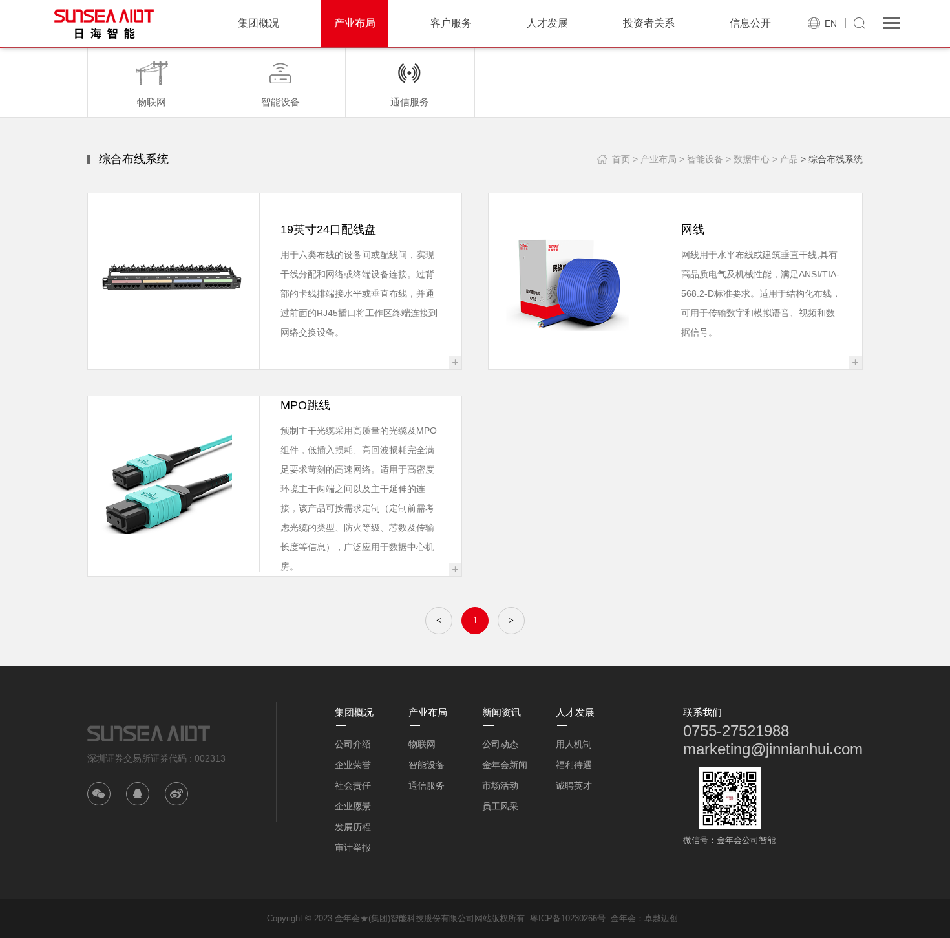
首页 (621, 159)
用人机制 (574, 744)
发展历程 (353, 827)
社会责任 (353, 785)
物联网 (422, 744)
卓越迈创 (661, 918)
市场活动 (500, 785)
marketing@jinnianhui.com (773, 749)
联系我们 (702, 712)
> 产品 (785, 159)
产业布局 (354, 22)
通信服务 (426, 785)
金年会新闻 (504, 765)
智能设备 (426, 765)
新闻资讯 (501, 712)
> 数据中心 (748, 159)
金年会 (623, 918)
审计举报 (353, 847)
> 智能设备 (701, 159)
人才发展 (547, 22)
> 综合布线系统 (832, 159)
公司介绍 (353, 744)
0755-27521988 (736, 731)
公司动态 (500, 744)
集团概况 (258, 22)
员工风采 (500, 806)
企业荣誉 (353, 765)
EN (831, 23)
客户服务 (451, 22)
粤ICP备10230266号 (568, 918)
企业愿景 (353, 806)
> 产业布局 (655, 159)
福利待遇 (574, 765)
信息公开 (750, 22)
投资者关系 (649, 22)
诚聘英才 (574, 785)
